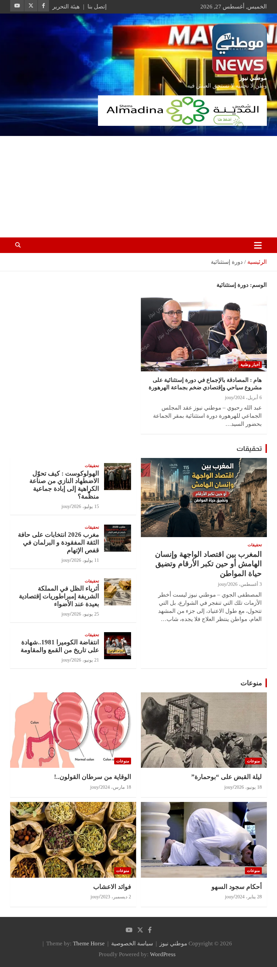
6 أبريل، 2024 (248, 397)
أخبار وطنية (250, 364)
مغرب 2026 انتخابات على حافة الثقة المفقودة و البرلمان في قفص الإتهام (58, 542)
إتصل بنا (97, 6)
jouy (229, 397)
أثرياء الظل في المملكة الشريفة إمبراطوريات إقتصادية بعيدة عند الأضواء (59, 596)
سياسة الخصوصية (132, 943)
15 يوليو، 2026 (85, 506)
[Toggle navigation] (258, 245)
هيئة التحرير (66, 6)
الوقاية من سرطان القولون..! (92, 776)
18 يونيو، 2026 (248, 787)
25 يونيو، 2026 (85, 614)
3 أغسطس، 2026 (245, 584)
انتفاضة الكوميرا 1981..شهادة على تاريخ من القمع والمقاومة (60, 646)
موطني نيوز (253, 78)
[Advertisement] (138, 186)
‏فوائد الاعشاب (112, 886)
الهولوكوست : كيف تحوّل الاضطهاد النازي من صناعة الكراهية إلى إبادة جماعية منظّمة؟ (64, 485)
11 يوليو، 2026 (85, 560)
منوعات (251, 683)
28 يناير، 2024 (248, 896)
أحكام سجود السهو (236, 886)
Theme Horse (89, 943)
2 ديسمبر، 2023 (116, 896)
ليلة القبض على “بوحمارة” (226, 776)
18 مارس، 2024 (115, 787)
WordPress (163, 954)
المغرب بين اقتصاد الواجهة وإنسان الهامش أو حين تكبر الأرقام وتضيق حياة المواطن (208, 564)
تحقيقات (249, 448)
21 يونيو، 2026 (85, 660)
